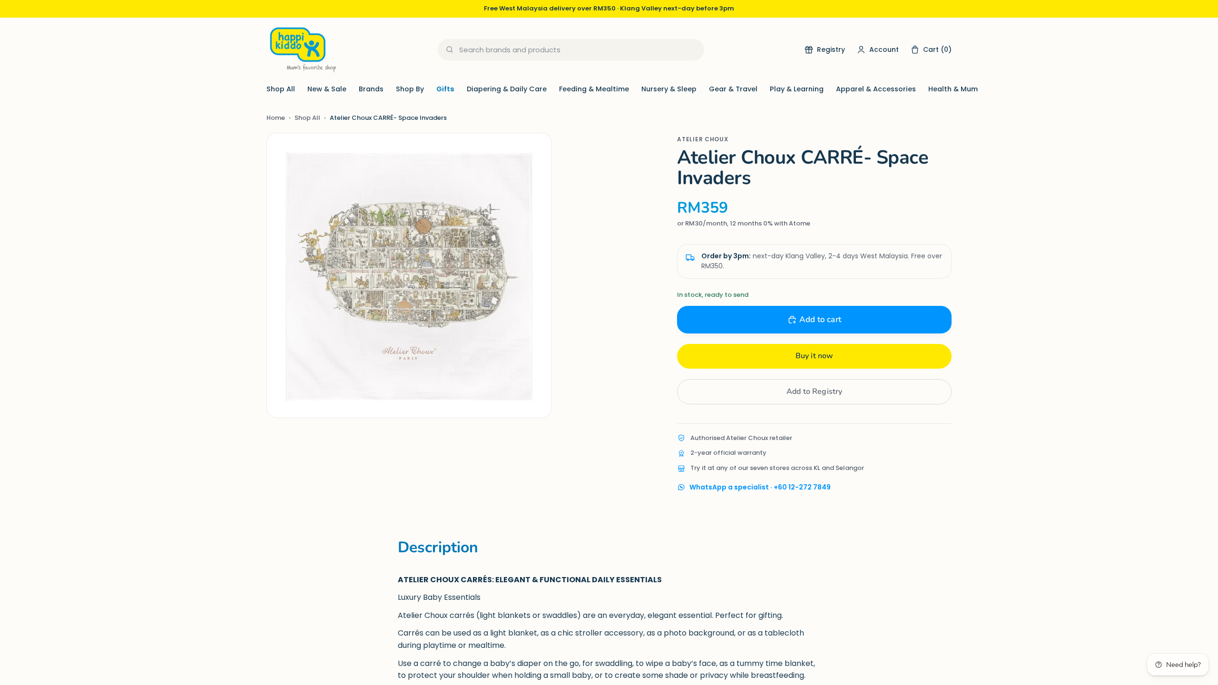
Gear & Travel (733, 89)
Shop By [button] (410, 89)
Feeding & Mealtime (594, 89)
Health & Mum (953, 89)
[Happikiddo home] (302, 49)
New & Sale (326, 89)
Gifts (445, 89)
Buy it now (815, 356)
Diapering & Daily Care (507, 89)
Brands (371, 89)
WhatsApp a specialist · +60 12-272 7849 (760, 487)
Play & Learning (797, 89)
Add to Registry (814, 391)
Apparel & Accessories (876, 89)
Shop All (280, 89)
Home (275, 117)
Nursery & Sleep (669, 89)
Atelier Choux (702, 139)
